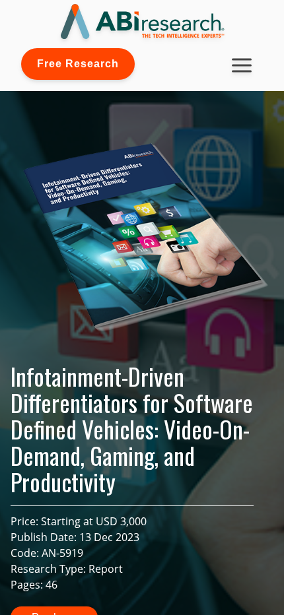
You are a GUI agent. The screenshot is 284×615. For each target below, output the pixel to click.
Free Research (78, 63)
